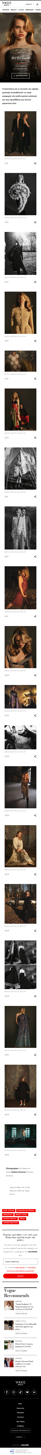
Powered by (16, 1445)
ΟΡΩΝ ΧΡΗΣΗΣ (20, 1267)
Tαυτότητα (20, 1417)
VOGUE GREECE (20, 66)
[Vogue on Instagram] (14, 1392)
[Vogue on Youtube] (27, 1392)
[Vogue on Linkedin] (34, 1392)
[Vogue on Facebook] (7, 1392)
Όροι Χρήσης (20, 1421)
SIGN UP (20, 1276)
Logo (20, 1384)
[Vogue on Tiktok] (20, 1392)
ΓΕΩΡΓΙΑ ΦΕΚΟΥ (21, 1333)
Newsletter (20, 1413)
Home (20, 1404)
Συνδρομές (20, 1426)
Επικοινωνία (20, 1408)
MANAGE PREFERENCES (21, 1430)
